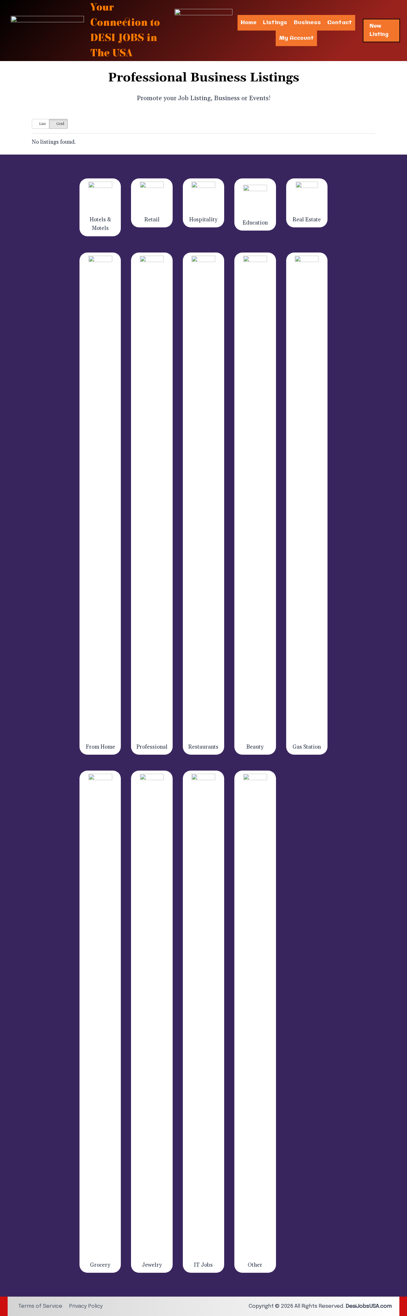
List (42, 123)
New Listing (379, 30)
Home (249, 22)
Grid (59, 123)
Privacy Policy (86, 1306)
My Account (296, 38)
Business (307, 22)
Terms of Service (40, 1306)
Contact (339, 22)
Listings (275, 22)
